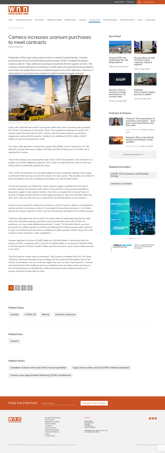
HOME (10, 28)
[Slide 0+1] (126, 238)
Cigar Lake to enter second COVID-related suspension (101, 368)
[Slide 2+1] (134, 238)
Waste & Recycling (110, 20)
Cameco (14, 341)
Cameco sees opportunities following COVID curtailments (40, 375)
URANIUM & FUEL (19, 28)
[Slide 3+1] (139, 238)
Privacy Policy (141, 445)
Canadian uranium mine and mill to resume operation (38, 368)
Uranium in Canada (121, 184)
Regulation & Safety (54, 20)
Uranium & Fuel (94, 20)
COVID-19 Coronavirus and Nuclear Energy (130, 175)
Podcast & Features (52, 432)
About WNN (119, 2)
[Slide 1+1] (130, 238)
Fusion (140, 20)
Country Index (150, 20)
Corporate (82, 20)
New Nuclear (39, 20)
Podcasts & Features (127, 20)
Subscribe (130, 2)
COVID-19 (30, 315)
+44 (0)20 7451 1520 (91, 432)
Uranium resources (65, 315)
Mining (45, 315)
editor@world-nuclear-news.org (95, 430)
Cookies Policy (151, 445)
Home (11, 20)
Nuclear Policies (70, 20)
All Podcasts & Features (131, 155)
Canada (14, 315)
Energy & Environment (24, 20)
